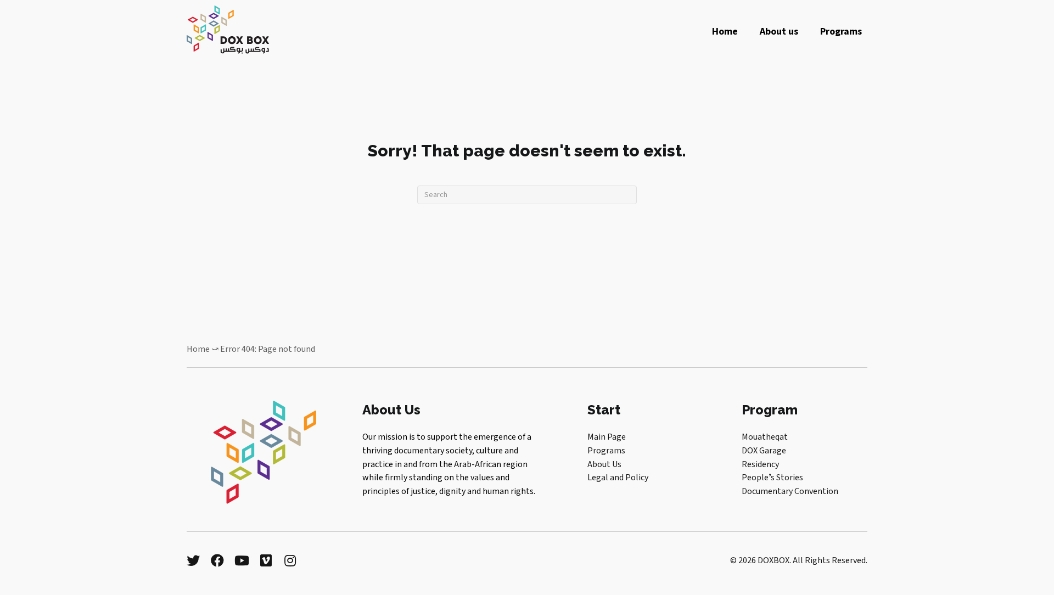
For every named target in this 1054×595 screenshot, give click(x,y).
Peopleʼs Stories (772, 477)
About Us (604, 464)
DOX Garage (764, 451)
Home (198, 349)
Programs (606, 451)
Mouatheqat (765, 437)
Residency (760, 464)
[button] (193, 560)
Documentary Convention (790, 491)
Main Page (606, 437)
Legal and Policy (617, 477)
